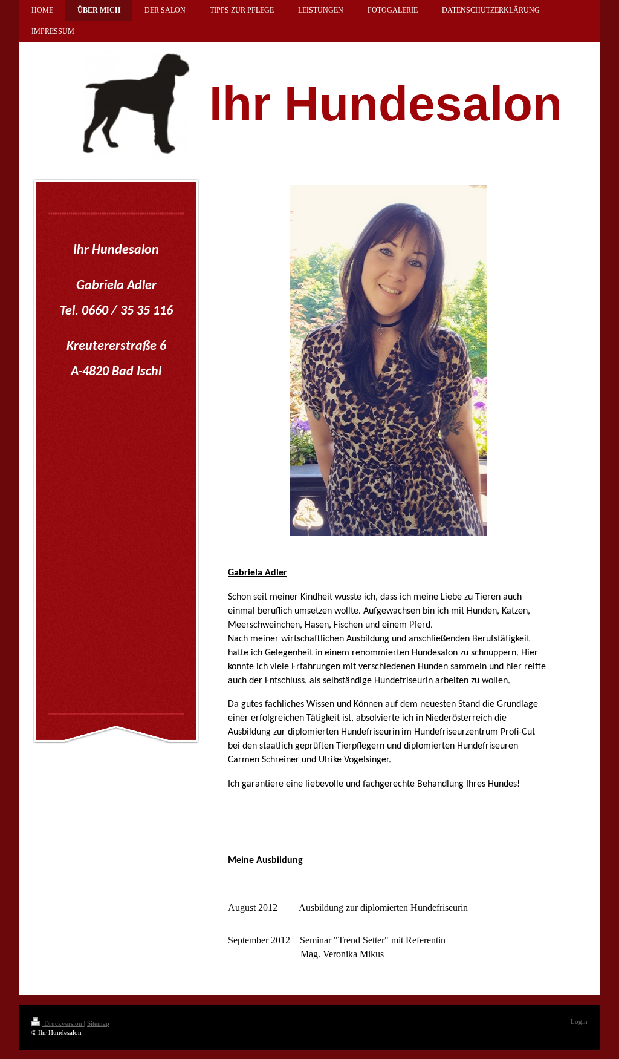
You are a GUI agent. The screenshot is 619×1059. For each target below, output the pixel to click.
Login (579, 1021)
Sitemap (98, 1023)
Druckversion (63, 1023)
